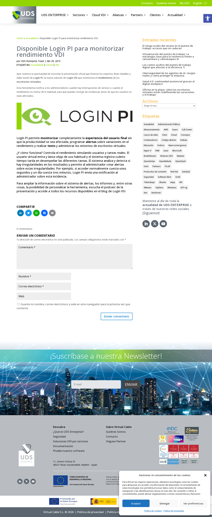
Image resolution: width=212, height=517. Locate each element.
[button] (207, 18)
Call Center (187, 129)
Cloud (49, 64)
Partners (137, 15)
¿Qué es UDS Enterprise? (68, 432)
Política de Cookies (119, 512)
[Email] (52, 213)
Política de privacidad (173, 510)
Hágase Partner (116, 441)
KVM (157, 150)
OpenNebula (165, 161)
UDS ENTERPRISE (53, 15)
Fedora (161, 145)
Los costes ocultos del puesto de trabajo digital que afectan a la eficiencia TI (166, 66)
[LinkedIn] (21, 213)
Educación (148, 145)
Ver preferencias (193, 503)
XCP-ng (184, 187)
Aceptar (136, 503)
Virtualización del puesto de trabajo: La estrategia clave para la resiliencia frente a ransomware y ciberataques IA (168, 56)
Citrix (164, 134)
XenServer (156, 192)
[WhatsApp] (36, 213)
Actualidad (175, 15)
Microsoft (177, 150)
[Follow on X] (154, 223)
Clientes (155, 15)
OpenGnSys (149, 161)
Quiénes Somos (116, 432)
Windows (171, 187)
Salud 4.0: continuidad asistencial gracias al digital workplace (168, 82)
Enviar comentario (116, 316)
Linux (165, 150)
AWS (166, 129)
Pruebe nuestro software (68, 451)
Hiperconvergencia (177, 145)
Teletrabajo (149, 182)
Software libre (164, 177)
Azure (175, 129)
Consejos (185, 134)
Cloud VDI (99, 15)
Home (20, 38)
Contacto (147, 3)
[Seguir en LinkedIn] (146, 223)
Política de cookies (153, 510)
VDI (57, 64)
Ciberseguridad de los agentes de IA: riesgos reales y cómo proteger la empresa (168, 74)
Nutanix (180, 156)
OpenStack (180, 161)
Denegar (165, 503)
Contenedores (151, 140)
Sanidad (186, 171)
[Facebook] (44, 213)
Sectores (79, 15)
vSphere (159, 187)
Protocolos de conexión (155, 171)
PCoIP (167, 166)
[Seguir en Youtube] (163, 223)
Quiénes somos (166, 3)
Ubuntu (162, 182)
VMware (147, 187)
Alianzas (118, 15)
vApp (172, 182)
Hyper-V (147, 150)
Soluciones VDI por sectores (70, 441)
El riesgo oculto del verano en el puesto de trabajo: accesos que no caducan (167, 47)
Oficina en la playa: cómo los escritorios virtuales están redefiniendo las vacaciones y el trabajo (168, 92)
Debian (183, 140)
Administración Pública (169, 124)
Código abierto (169, 140)
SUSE (177, 177)
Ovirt (146, 166)
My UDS (184, 3)
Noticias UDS (166, 156)
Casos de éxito (151, 134)
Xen (145, 192)
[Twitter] (28, 213)
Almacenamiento (152, 129)
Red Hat (174, 171)
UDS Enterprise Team (32, 61)
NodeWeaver (150, 156)
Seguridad (149, 177)
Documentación (63, 446)
